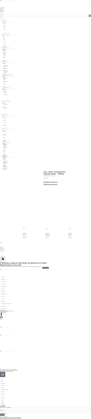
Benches (3, 169)
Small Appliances (3, 104)
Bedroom (3, 289)
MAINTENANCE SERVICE (6, 303)
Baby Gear (3, 61)
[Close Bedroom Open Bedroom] (7, 61)
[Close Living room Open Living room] (8, 34)
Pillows (3, 120)
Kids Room (3, 284)
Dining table (3, 23)
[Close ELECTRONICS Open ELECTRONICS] (9, 101)
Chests (3, 63)
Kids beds (3, 57)
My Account (2, 7)
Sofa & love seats (3, 38)
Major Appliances (3, 107)
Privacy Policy (4, 306)
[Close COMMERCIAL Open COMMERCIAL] (9, 87)
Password (2, 410)
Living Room (3, 281)
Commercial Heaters (3, 162)
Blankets (3, 125)
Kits (3, 86)
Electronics (3, 291)
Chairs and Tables (3, 165)
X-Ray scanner (3, 131)
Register (1, 9)
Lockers (3, 70)
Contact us (2, 10)
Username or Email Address (5, 407)
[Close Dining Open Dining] (6, 20)
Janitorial (2, 402)
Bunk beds (3, 54)
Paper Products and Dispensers (3, 146)
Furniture (3, 277)
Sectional (3, 46)
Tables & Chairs (3, 78)
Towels (3, 122)
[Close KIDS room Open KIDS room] (8, 47)
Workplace (3, 89)
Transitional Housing (4, 389)
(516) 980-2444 (3, 312)
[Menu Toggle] (1, 18)
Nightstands (3, 65)
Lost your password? (4, 416)
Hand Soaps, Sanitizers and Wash (3, 156)
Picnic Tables (3, 158)
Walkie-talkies (3, 140)
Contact (2, 298)
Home (1, 169)
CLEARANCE (6, 169)
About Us (2, 11)
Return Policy (3, 308)
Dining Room (3, 286)
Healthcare (3, 94)
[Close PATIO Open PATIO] (6, 155)
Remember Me (4, 413)
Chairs (3, 29)
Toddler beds (3, 50)
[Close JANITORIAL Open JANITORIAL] (8, 142)
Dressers (3, 68)
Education (3, 92)
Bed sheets (3, 117)
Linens (2, 395)
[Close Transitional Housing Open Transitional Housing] (11, 75)
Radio (3, 137)
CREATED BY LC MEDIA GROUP (6, 371)
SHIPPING (3, 301)
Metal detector (3, 134)
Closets (3, 73)
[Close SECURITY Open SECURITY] (8, 128)
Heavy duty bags (3, 150)
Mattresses (3, 75)
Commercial (3, 391)
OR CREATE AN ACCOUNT (10, 418)
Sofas (3, 41)
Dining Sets (3, 27)
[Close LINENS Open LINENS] (6, 115)
